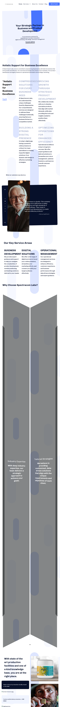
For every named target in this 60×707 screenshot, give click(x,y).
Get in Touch (54, 4)
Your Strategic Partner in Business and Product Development (30, 28)
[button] (4, 189)
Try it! (4, 99)
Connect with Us (30, 42)
